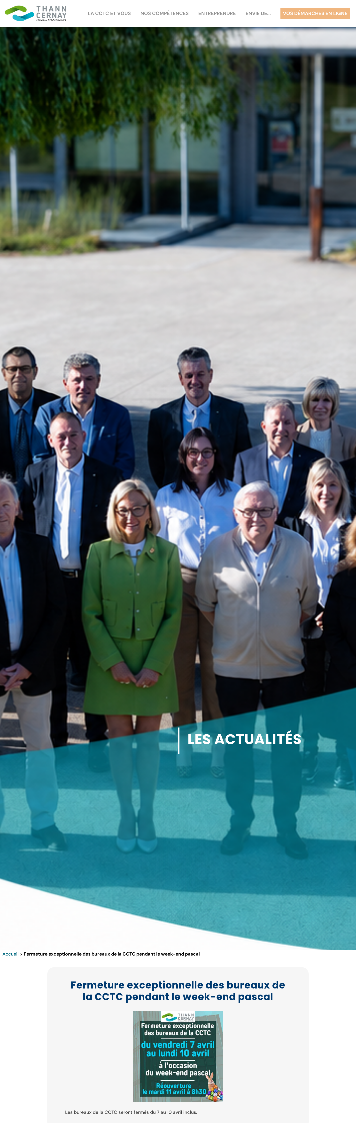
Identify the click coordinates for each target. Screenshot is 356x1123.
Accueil (10, 954)
